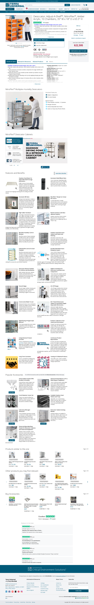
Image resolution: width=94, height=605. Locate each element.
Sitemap (33, 602)
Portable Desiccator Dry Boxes (76, 483)
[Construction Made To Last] (12, 307)
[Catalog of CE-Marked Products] (43, 362)
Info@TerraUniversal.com (11, 584)
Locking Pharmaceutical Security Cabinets (30, 484)
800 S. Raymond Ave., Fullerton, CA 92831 (15, 587)
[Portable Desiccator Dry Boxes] (73, 477)
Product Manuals (30, 583)
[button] (31, 40)
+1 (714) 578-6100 (84, 9)
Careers (58, 586)
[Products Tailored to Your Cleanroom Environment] (43, 326)
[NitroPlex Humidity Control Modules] (12, 238)
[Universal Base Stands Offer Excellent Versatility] (12, 384)
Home (7, 11)
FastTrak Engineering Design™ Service (61, 505)
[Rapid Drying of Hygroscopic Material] (12, 326)
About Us (66, 9)
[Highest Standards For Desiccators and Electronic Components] (43, 274)
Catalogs (43, 583)
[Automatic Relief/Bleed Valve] (43, 184)
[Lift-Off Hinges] (43, 292)
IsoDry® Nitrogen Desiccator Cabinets (30, 462)
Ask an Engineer (30, 590)
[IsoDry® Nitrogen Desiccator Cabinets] (27, 455)
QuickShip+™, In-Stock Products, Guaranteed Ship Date (15, 505)
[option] (14, 141)
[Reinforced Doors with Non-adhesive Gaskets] (43, 218)
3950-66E (22, 46)
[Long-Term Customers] (12, 362)
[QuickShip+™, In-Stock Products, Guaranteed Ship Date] (12, 500)
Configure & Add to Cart (78, 51)
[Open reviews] (43, 23)
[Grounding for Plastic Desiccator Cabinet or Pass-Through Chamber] (73, 500)
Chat (82, 35)
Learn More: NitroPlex (61, 173)
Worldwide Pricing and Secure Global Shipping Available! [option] (47, 1)
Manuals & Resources (24, 61)
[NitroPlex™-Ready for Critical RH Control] (43, 203)
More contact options (10, 588)
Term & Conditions (9, 602)
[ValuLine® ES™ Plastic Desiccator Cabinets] (42, 455)
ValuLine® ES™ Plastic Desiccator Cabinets (45, 462)
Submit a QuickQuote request (78, 38)
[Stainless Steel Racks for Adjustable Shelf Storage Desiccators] (12, 184)
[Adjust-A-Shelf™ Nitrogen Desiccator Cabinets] (12, 455)
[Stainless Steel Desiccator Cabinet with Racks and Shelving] (43, 238)
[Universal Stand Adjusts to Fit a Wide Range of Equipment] (43, 384)
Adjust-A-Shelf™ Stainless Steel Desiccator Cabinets (61, 462)
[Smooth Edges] (12, 292)
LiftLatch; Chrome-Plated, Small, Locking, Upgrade (45, 505)
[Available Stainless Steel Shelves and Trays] (43, 401)
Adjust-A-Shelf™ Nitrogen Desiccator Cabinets (16, 462)
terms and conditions (61, 576)
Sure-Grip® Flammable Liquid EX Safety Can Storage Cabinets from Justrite (61, 484)
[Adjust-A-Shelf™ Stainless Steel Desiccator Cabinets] (58, 455)
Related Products (38, 61)
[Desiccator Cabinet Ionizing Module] (43, 416)
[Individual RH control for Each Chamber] (12, 254)
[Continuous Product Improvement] (43, 344)
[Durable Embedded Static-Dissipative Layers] (43, 254)
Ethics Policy (28, 602)
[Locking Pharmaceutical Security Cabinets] (27, 477)
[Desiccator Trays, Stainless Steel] (42, 477)
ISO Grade (43, 592)
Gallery (61, 9)
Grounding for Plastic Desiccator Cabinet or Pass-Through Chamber (77, 505)
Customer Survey (44, 588)
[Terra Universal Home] (15, 5)
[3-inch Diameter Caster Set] (12, 401)
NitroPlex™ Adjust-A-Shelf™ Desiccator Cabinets (48, 11)
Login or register (75, 5)
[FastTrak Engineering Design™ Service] (58, 500)
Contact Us (74, 9)
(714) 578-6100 (78, 31)
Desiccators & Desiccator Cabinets (16, 11)
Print (79, 25)
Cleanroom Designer (32, 9)
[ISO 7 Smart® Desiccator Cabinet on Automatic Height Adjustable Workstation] (43, 307)
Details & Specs (11, 61)
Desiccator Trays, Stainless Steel (45, 483)
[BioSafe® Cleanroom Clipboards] (12, 477)
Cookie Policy (22, 602)
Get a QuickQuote (45, 585)
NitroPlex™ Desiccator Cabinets (31, 11)
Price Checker (44, 586)
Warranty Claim (44, 590)
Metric (51, 61)
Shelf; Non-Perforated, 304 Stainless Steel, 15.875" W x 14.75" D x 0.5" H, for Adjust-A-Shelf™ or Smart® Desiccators (31, 506)
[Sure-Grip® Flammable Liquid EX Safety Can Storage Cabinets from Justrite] (58, 477)
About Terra (58, 585)
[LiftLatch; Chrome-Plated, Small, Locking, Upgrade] (42, 500)
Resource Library (30, 585)
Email (76, 35)
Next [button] (18, 165)
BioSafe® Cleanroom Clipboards (15, 483)
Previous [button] (15, 165)
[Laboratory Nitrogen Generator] (12, 416)
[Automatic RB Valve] (12, 203)
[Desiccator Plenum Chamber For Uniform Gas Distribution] (12, 274)
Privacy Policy (16, 602)
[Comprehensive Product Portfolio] (12, 344)
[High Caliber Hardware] (12, 218)
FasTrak (83, 55)
